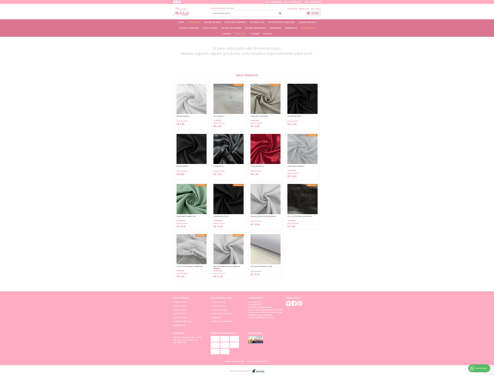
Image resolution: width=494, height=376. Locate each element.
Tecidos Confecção (189, 28)
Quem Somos (292, 9)
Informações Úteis (221, 298)
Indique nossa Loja (182, 321)
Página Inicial (180, 302)
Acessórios (275, 28)
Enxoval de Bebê (212, 22)
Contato (226, 34)
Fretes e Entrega (219, 309)
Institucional (181, 298)
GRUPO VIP (240, 34)
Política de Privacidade (222, 321)
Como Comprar (219, 302)
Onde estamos (180, 317)
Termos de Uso (218, 306)
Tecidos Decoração (231, 28)
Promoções (194, 22)
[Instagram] (174, 2)
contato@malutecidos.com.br (261, 317)
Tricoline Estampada (235, 22)
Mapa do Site (180, 309)
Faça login (230, 8)
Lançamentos (308, 28)
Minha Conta (304, 9)
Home (181, 22)
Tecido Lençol (210, 28)
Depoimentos (180, 325)
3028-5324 (274, 2)
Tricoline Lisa (257, 22)
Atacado (267, 34)
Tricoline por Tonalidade (281, 22)
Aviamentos (291, 28)
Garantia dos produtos (222, 313)
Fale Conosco (316, 9)
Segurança (216, 317)
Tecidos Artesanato (255, 28)
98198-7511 (294, 2)
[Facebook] (177, 2)
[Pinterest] (179, 2)
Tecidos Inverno (307, 22)
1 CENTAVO (254, 34)
